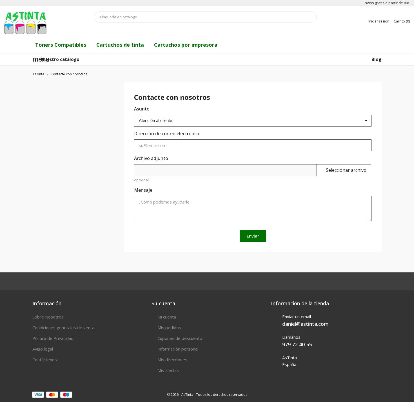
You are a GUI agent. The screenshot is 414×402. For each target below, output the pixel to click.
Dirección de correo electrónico (167, 133)
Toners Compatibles (60, 44)
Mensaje (143, 190)
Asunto (142, 109)
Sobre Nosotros (48, 317)
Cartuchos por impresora (185, 44)
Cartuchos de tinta (120, 44)
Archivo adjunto (151, 158)
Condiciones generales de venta (63, 327)
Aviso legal (42, 349)
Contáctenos (44, 359)
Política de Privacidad (53, 338)
